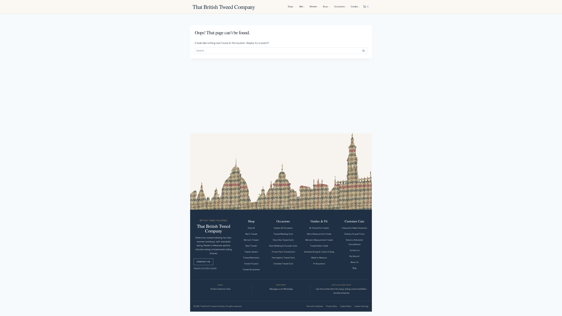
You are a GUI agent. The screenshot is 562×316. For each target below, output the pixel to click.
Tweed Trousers (251, 263)
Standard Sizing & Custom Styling (319, 252)
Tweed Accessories (251, 269)
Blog (354, 268)
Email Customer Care (221, 289)
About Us (355, 262)
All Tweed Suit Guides (319, 228)
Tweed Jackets (251, 252)
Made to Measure (319, 257)
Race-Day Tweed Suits (283, 240)
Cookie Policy (345, 306)
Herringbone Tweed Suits (283, 257)
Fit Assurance (319, 263)
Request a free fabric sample (205, 268)
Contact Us (203, 262)
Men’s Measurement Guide (319, 234)
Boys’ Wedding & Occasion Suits (283, 246)
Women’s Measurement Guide (319, 240)
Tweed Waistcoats (251, 257)
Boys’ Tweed (251, 246)
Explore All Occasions (283, 228)
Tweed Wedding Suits (283, 234)
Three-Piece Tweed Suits (283, 252)
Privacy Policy (331, 306)
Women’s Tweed (251, 240)
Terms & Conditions (314, 306)
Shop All (251, 228)
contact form (329, 289)
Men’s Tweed (251, 234)
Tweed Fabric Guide (319, 246)
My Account (354, 256)
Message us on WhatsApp (281, 289)
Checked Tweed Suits (283, 263)
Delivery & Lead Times (354, 234)
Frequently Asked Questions (354, 228)
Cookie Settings (361, 306)
